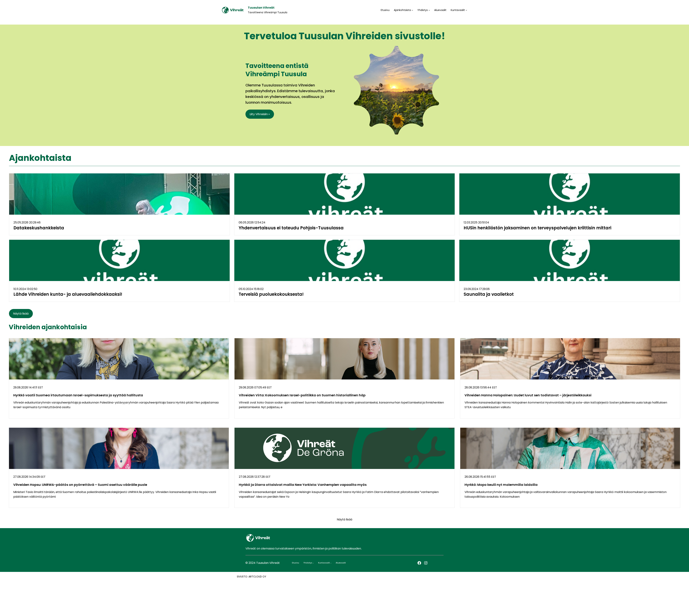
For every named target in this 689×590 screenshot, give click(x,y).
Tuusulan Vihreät (261, 8)
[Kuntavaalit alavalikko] (466, 10)
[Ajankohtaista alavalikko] (412, 10)
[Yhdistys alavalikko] (429, 10)
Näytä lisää (21, 313)
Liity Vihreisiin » (260, 114)
